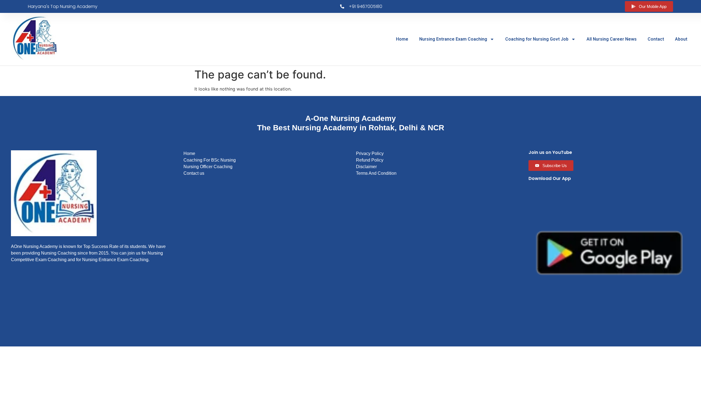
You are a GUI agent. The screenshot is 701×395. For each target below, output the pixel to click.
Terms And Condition (376, 173)
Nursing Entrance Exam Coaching (453, 39)
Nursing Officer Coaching (207, 166)
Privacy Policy (370, 153)
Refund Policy (369, 160)
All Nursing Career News (612, 39)
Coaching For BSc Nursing (209, 160)
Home (402, 39)
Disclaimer (366, 166)
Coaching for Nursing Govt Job (536, 39)
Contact (656, 39)
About (681, 39)
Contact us (193, 173)
